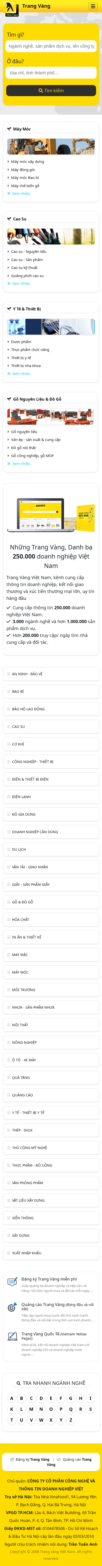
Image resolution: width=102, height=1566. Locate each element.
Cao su (19, 219)
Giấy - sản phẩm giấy (31, 884)
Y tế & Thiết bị (27, 309)
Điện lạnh (21, 796)
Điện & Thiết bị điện (30, 779)
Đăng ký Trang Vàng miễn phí (49, 1279)
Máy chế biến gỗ (25, 185)
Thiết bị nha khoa (26, 365)
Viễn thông (22, 1218)
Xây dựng (20, 1235)
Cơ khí (18, 744)
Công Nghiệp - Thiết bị (32, 761)
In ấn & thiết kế (26, 937)
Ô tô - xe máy (24, 1060)
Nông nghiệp (24, 1042)
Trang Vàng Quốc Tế (54, 1336)
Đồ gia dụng (23, 814)
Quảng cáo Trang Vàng (58, 1306)
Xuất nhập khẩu (26, 1253)
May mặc (20, 954)
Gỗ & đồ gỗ (22, 902)
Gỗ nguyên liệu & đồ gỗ (37, 399)
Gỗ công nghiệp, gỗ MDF (32, 455)
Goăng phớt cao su (27, 275)
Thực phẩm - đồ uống (32, 1165)
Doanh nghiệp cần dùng (35, 831)
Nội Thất (20, 1024)
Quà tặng (21, 1077)
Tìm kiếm (53, 90)
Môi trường (23, 989)
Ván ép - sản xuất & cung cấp (35, 439)
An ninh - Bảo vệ (27, 674)
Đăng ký (33, 1459)
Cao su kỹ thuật (24, 267)
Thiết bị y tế (21, 357)
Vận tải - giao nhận (30, 867)
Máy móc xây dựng (27, 161)
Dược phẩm (21, 341)
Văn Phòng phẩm (27, 1182)
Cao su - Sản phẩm (27, 259)
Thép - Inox (22, 1130)
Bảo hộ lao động (28, 709)
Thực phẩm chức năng (30, 349)
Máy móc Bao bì (25, 177)
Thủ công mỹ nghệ (29, 1147)
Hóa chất (20, 919)
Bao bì (18, 691)
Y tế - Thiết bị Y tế (28, 1112)
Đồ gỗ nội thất (23, 447)
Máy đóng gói (23, 169)
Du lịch (19, 849)
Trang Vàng (36, 5)
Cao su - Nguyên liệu (28, 251)
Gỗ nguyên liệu (24, 431)
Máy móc (22, 129)
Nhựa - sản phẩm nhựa (33, 1007)
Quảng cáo (22, 1095)
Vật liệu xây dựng (28, 1200)
